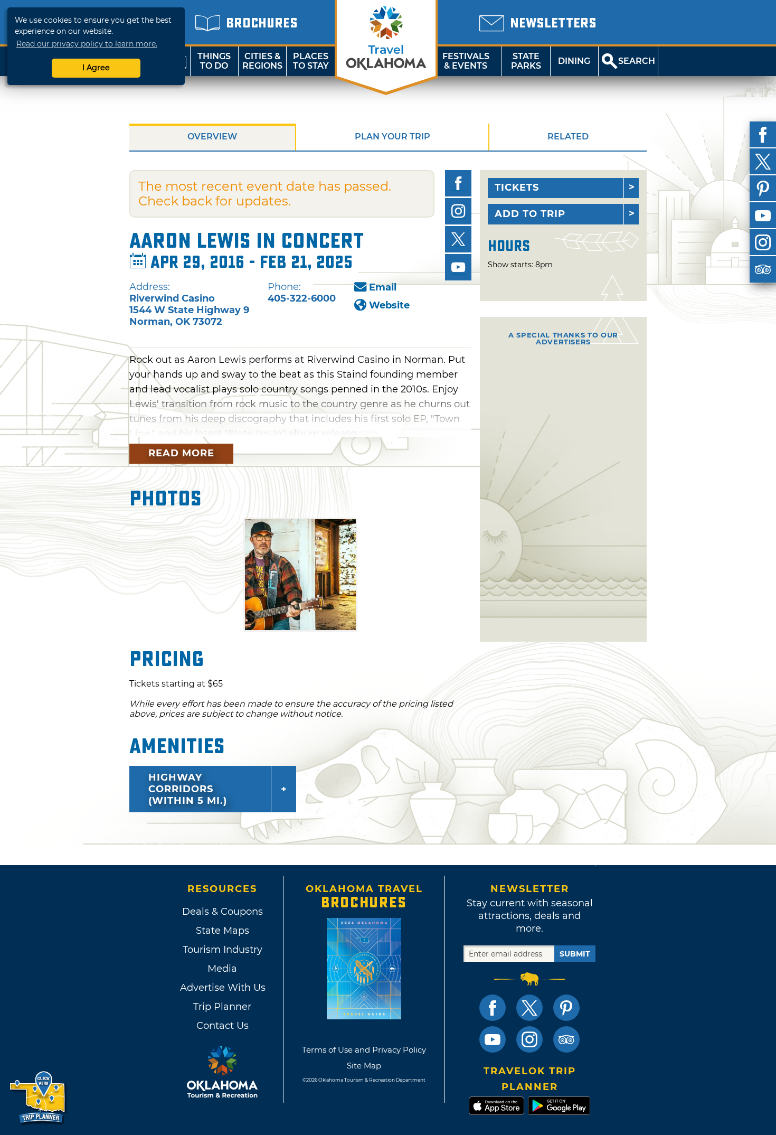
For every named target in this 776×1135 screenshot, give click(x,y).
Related (568, 137)
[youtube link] (492, 1039)
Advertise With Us (222, 987)
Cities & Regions (262, 61)
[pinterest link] (566, 1008)
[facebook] (763, 134)
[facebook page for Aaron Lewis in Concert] (458, 183)
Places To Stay (311, 61)
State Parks (526, 61)
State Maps (222, 930)
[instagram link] (529, 1039)
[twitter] (763, 161)
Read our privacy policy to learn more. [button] (86, 44)
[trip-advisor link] (566, 1039)
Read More (181, 453)
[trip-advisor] (763, 269)
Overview (212, 137)
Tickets (517, 187)
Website (389, 305)
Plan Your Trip (392, 137)
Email (382, 287)
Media (222, 968)
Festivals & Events (465, 61)
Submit (575, 954)
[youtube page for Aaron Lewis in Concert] (458, 267)
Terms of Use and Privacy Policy (364, 1050)
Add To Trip (530, 214)
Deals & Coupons (222, 911)
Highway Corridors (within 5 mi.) (187, 789)
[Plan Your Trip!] (38, 1097)
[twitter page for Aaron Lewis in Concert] (458, 239)
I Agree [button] (96, 67)
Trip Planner (222, 1006)
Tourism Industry (222, 949)
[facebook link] (492, 1008)
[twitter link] (529, 1008)
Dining (574, 61)
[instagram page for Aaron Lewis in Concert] (458, 211)
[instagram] (763, 242)
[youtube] (763, 215)
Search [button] (636, 61)
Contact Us (222, 1025)
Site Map (364, 1066)
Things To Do (214, 61)
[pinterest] (763, 188)
